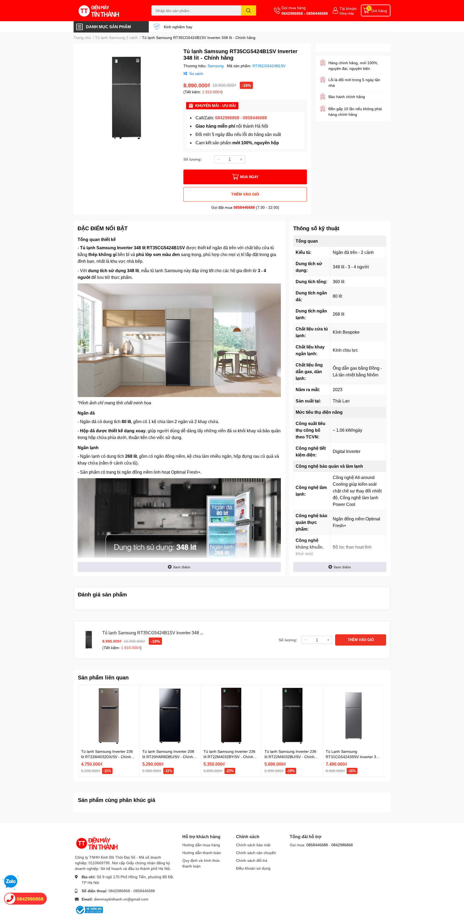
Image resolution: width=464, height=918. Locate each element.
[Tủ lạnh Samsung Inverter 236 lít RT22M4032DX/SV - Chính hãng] (109, 715)
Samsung (216, 65)
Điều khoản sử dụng (253, 868)
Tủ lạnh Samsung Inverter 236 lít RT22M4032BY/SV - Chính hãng (229, 756)
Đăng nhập (347, 13)
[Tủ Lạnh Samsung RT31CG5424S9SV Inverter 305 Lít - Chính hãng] (353, 715)
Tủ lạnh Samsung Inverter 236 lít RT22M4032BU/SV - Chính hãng (290, 756)
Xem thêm (181, 567)
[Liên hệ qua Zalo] (10, 881)
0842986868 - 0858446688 (304, 13)
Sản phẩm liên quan (103, 677)
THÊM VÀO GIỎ (245, 194)
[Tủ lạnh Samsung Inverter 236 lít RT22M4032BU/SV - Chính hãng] (292, 715)
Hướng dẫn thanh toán (201, 852)
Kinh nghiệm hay (178, 26)
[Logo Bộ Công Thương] (89, 909)
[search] (248, 10)
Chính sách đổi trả (251, 860)
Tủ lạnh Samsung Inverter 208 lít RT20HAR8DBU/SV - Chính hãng (168, 756)
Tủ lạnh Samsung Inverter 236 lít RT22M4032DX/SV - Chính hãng (107, 756)
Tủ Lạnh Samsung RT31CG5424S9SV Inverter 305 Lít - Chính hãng (353, 756)
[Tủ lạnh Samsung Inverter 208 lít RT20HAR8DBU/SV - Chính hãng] (170, 715)
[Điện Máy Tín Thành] (107, 11)
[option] (126, 98)
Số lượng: (192, 159)
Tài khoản (348, 8)
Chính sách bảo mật (253, 845)
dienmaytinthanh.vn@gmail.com (121, 899)
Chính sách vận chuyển (256, 852)
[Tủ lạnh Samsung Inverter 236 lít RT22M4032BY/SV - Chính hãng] (231, 715)
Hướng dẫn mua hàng (201, 845)
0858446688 (244, 207)
